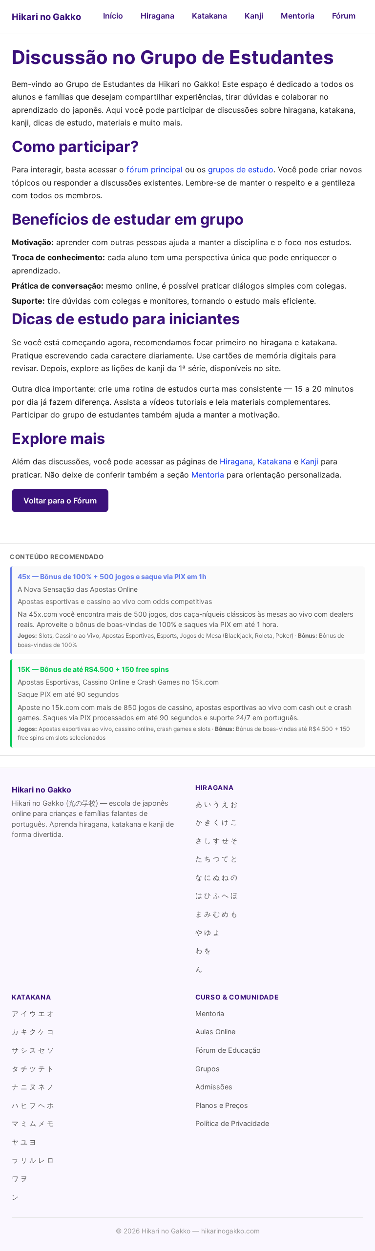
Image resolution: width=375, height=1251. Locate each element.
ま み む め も (216, 914)
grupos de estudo (240, 169)
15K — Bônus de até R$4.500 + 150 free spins (93, 669)
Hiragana (157, 16)
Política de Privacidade (232, 1123)
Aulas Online (215, 1031)
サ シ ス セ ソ (33, 1050)
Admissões (213, 1087)
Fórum (343, 16)
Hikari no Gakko (46, 16)
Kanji (254, 16)
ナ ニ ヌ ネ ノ (33, 1087)
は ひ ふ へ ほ (216, 895)
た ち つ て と (216, 859)
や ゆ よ (207, 932)
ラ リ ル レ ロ (33, 1160)
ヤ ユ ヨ (24, 1142)
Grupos (207, 1068)
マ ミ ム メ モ (33, 1123)
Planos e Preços (221, 1105)
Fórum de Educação (228, 1050)
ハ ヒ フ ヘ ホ (33, 1105)
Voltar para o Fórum (60, 500)
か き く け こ (216, 822)
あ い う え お (216, 804)
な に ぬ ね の (216, 877)
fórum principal (154, 169)
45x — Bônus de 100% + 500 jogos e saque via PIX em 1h (112, 576)
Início (113, 16)
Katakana (209, 16)
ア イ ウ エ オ (33, 1013)
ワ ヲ (19, 1178)
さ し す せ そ (216, 840)
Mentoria (297, 16)
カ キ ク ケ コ (33, 1031)
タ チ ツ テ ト (33, 1068)
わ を (203, 950)
